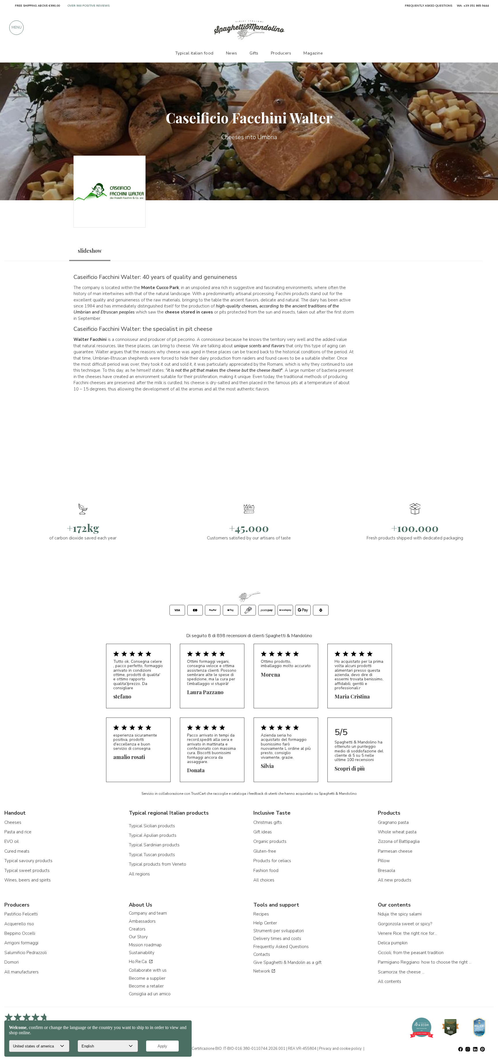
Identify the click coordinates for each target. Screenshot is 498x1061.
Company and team (148, 913)
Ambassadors (142, 921)
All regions (139, 874)
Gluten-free (264, 851)
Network (262, 971)
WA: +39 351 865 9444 (473, 6)
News (231, 53)
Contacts (261, 954)
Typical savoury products (28, 861)
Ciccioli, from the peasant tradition (411, 953)
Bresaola (386, 870)
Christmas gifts (267, 822)
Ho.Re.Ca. (139, 961)
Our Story (138, 937)
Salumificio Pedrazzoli (25, 953)
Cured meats (16, 851)
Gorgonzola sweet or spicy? (405, 924)
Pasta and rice (17, 832)
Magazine (313, 53)
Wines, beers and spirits (27, 880)
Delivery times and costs (277, 938)
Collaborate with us (148, 970)
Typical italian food (194, 53)
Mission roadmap (145, 945)
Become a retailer (146, 986)
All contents (389, 981)
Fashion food (265, 870)
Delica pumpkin (393, 943)
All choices (263, 880)
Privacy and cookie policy (340, 1048)
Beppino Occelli (19, 933)
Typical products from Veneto (157, 864)
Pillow (384, 861)
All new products (394, 880)
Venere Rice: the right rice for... (407, 933)
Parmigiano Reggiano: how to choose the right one (425, 962)
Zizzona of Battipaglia (399, 841)
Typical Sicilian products (152, 826)
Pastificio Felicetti (21, 914)
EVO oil (11, 841)
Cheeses (12, 822)
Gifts (254, 53)
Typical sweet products (27, 870)
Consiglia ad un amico (150, 994)
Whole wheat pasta (397, 832)
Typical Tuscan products (152, 855)
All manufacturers (21, 972)
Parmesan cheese (395, 851)
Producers (281, 53)
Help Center (265, 923)
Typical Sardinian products (154, 845)
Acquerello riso (19, 924)
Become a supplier (147, 978)
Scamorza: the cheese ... (401, 972)
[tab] (89, 251)
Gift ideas (262, 832)
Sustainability (141, 953)
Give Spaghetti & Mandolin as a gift (287, 962)
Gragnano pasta (393, 822)
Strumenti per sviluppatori (278, 931)
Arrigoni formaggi (21, 943)
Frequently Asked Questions (281, 946)
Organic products (269, 841)
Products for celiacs (272, 861)
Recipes (261, 914)
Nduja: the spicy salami (400, 914)
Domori (11, 962)
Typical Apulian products (152, 835)
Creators (137, 929)
